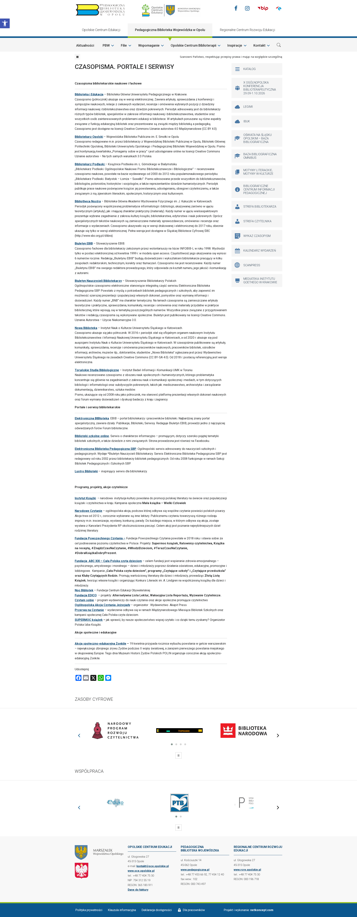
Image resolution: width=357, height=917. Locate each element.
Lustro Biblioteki (86, 471)
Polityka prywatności (88, 910)
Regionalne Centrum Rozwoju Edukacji (247, 30)
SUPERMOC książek (89, 620)
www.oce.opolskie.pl (141, 870)
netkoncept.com (261, 910)
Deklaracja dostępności (156, 910)
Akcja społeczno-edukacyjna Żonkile (100, 643)
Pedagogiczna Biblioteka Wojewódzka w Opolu (170, 30)
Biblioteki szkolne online (92, 436)
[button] (5, 23)
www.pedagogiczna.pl (195, 869)
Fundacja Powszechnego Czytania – (100, 538)
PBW (106, 45)
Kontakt (259, 45)
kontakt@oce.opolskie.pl (152, 866)
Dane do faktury (138, 889)
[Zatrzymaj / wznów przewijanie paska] (77, 57)
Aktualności (85, 45)
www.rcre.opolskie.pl (247, 869)
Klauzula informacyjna (122, 910)
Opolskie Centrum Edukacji (101, 30)
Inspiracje (234, 45)
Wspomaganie (149, 45)
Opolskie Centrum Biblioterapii (193, 45)
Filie (124, 45)
